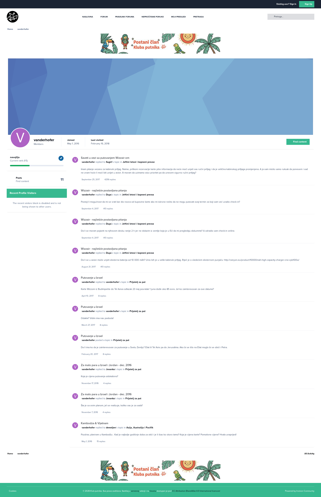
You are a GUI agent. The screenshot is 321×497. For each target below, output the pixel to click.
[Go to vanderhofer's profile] (75, 160)
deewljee (111, 427)
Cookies (12, 491)
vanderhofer (88, 162)
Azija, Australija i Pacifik (139, 427)
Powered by (299, 491)
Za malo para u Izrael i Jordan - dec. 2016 (106, 365)
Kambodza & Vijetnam (94, 423)
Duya (109, 194)
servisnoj (135, 491)
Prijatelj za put (137, 282)
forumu (153, 491)
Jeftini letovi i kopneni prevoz (139, 162)
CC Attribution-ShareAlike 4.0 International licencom (196, 491)
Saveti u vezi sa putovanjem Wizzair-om (105, 158)
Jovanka (110, 369)
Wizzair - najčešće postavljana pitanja (104, 190)
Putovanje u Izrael (92, 277)
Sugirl (109, 162)
